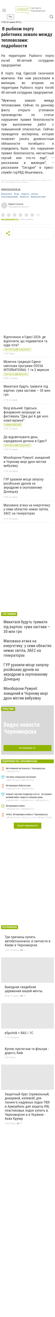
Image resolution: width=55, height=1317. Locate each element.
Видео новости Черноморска (22, 728)
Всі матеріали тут (27, 748)
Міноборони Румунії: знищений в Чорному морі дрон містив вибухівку (27, 461)
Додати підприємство (27, 825)
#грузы (34, 194)
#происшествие (38, 196)
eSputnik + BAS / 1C (19, 1033)
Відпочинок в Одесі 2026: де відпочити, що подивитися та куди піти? (25, 341)
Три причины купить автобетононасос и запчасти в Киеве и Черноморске (27, 941)
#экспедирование (9, 196)
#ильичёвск (6, 194)
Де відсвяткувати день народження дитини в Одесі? (25, 439)
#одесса (25, 194)
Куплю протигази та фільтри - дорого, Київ (27, 1051)
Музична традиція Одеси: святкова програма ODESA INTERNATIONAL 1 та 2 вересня (26, 366)
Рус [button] (10, 16)
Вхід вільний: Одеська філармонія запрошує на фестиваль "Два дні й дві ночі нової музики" (26, 414)
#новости (24, 196)
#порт (17, 194)
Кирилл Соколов (16, 204)
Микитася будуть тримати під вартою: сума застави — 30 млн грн (27, 390)
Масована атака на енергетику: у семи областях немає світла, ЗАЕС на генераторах (27, 509)
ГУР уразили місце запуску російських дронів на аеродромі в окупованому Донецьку (24, 485)
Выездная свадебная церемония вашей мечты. (24, 989)
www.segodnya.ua (10, 189)
